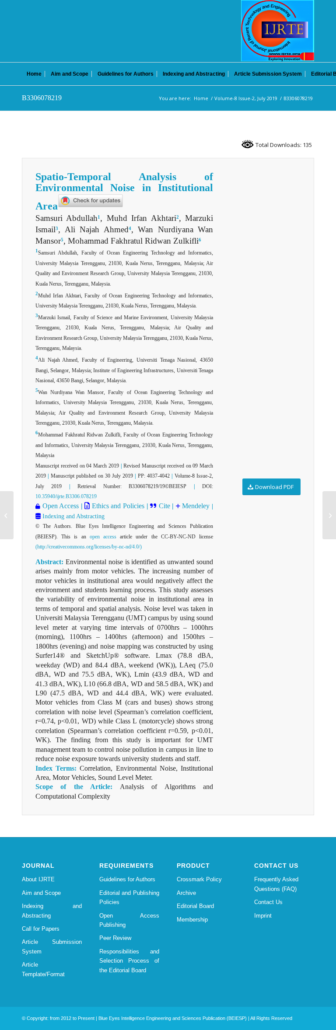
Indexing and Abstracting (73, 516)
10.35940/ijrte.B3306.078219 (66, 496)
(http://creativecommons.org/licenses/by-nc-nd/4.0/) (88, 547)
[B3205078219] (7, 515)
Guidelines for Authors (127, 879)
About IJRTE (38, 879)
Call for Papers (41, 928)
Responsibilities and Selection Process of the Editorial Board (129, 961)
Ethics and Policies (117, 506)
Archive (186, 893)
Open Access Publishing (129, 920)
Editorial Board (195, 906)
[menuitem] (34, 74)
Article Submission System (52, 946)
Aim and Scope (41, 893)
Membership (192, 919)
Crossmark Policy (199, 879)
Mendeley (195, 506)
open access (103, 537)
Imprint (263, 915)
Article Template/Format (43, 969)
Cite (164, 506)
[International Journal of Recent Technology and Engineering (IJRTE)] (277, 30)
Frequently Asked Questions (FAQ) (276, 884)
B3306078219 (42, 97)
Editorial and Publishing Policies (129, 897)
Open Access (60, 506)
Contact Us (268, 902)
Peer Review (115, 938)
